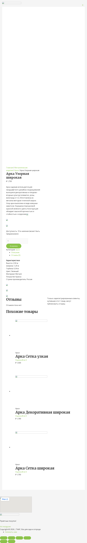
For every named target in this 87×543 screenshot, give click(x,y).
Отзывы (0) (15, 255)
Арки (16, 170)
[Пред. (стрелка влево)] (3, 541)
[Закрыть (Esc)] (3, 538)
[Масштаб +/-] (27, 538)
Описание (15, 252)
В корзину (14, 246)
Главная (9, 167)
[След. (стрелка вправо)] (11, 541)
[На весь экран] (19, 538)
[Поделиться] (11, 538)
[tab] (46, 252)
